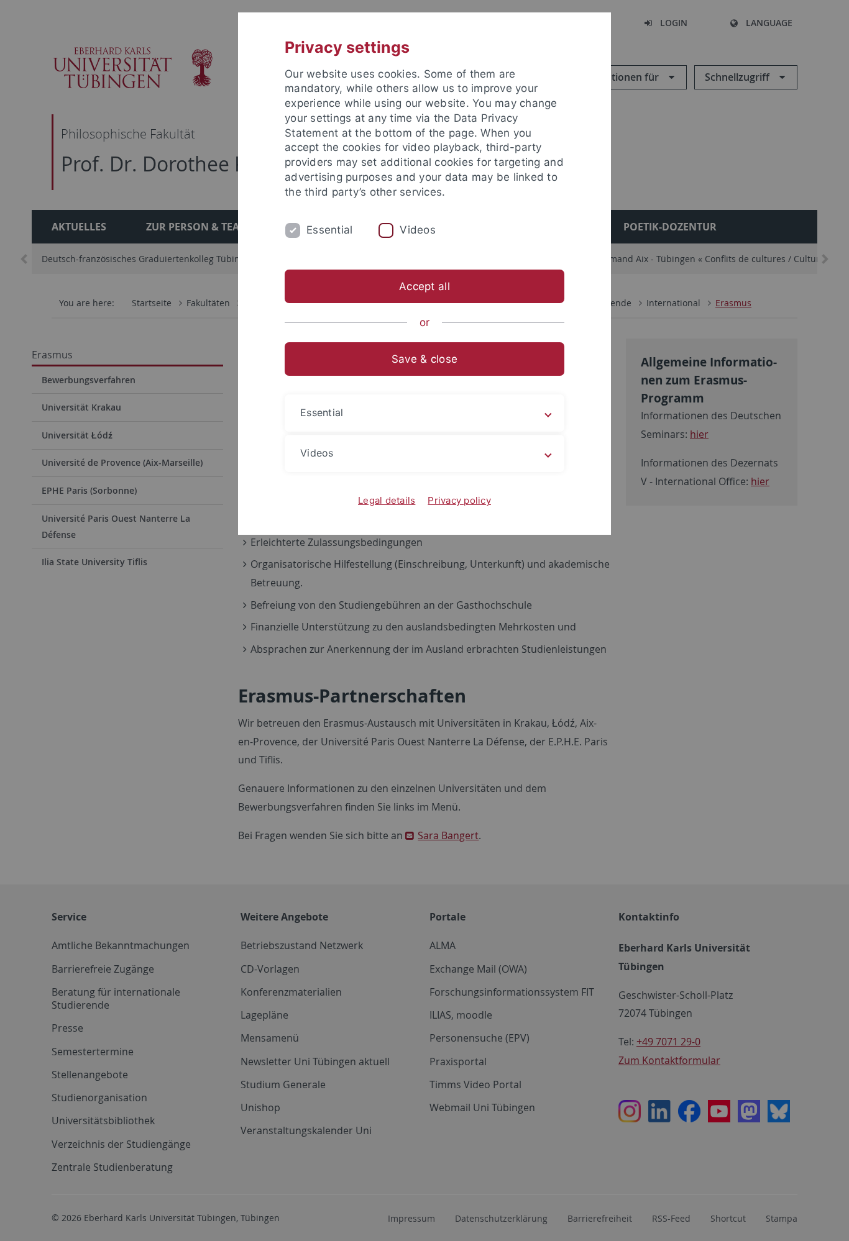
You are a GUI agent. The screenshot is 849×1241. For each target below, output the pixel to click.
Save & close (424, 359)
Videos (418, 230)
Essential (329, 230)
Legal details (386, 500)
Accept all (424, 286)
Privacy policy (459, 500)
